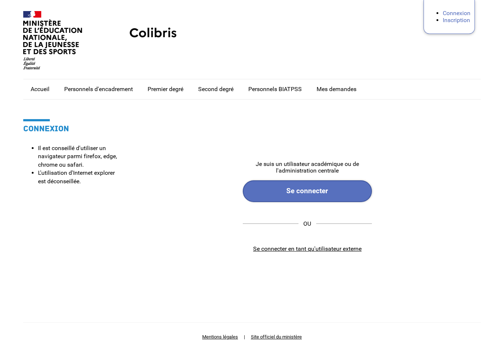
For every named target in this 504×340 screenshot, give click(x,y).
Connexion (456, 13)
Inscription (456, 20)
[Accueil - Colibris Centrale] (60, 40)
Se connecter (307, 191)
